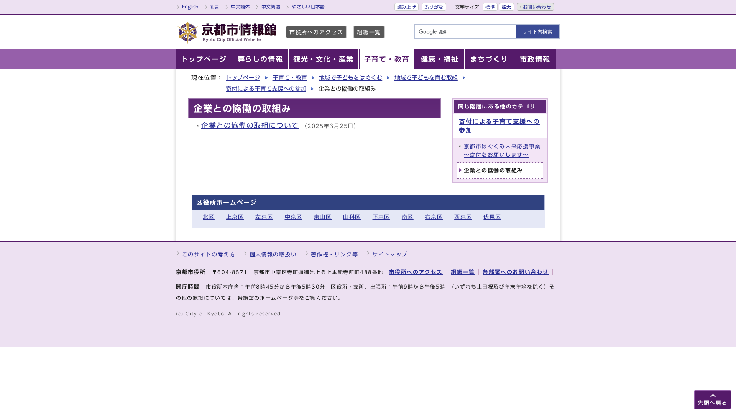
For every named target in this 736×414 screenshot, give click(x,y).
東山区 (323, 217)
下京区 (381, 217)
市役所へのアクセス (316, 32)
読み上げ (406, 7)
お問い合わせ (537, 7)
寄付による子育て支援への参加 (266, 89)
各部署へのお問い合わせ (516, 272)
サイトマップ (390, 254)
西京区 (463, 217)
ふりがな (433, 7)
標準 (490, 7)
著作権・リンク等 (334, 254)
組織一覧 (369, 32)
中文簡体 (240, 6)
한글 (215, 6)
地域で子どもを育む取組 (426, 77)
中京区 (293, 217)
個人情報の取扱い (273, 254)
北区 (209, 217)
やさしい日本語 (308, 6)
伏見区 (492, 217)
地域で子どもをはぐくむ (350, 77)
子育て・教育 (290, 77)
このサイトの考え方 (208, 254)
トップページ (243, 77)
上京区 (235, 217)
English (190, 6)
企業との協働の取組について (250, 125)
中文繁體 (270, 6)
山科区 (352, 217)
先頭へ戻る (713, 403)
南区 (408, 217)
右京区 (434, 217)
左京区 (264, 217)
